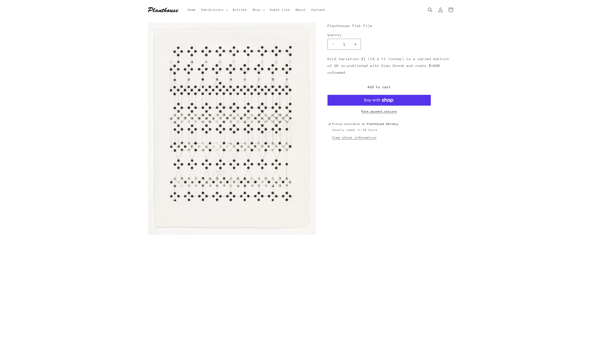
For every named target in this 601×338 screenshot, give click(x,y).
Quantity (334, 35)
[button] (214, 10)
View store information (354, 137)
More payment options (379, 111)
